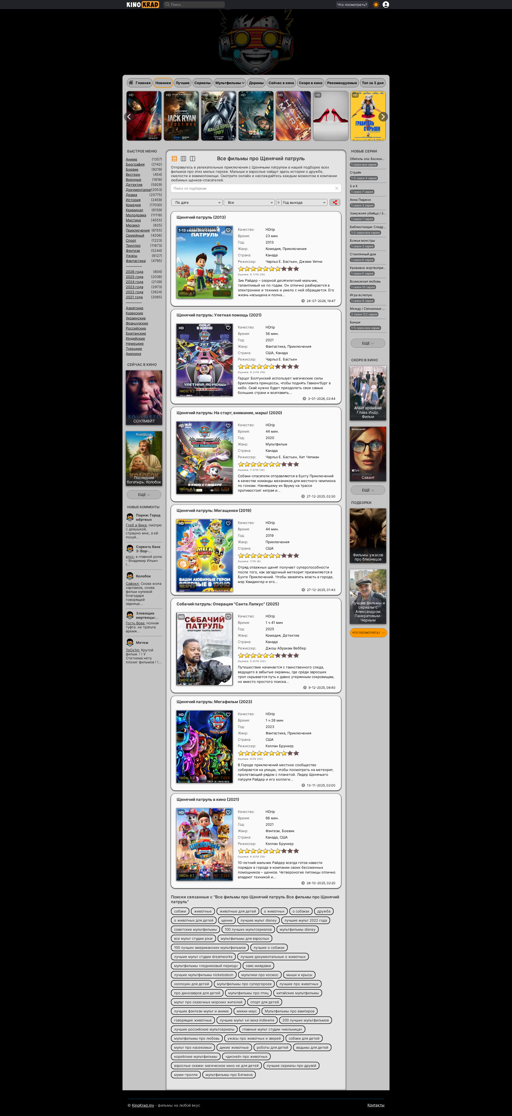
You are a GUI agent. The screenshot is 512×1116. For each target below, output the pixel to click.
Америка (133, 353)
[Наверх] (403, 1104)
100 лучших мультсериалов (248, 929)
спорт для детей (264, 1002)
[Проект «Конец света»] (293, 116)
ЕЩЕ (142, 494)
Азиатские (134, 308)
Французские (137, 323)
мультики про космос (259, 975)
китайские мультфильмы (298, 993)
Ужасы (131, 255)
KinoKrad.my (143, 1105)
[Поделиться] (335, 202)
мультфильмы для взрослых (245, 938)
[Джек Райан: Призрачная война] (181, 116)
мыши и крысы (299, 975)
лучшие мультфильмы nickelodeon (203, 975)
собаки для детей (304, 1038)
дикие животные (234, 1047)
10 (296, 268)
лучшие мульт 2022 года (306, 920)
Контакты (376, 1105)
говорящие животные (193, 1020)
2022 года (134, 292)
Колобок (143, 576)
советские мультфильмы (195, 929)
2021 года (134, 297)
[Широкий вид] (174, 158)
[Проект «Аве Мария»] (256, 116)
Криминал (134, 210)
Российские (136, 328)
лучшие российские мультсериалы (204, 1029)
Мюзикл (133, 225)
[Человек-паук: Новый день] (144, 116)
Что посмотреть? (352, 4)
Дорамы (256, 83)
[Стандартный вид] (192, 158)
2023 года (134, 287)
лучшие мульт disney (259, 920)
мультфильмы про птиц (248, 993)
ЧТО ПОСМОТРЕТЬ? (366, 633)
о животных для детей (193, 920)
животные (203, 911)
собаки (180, 911)
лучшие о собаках (269, 947)
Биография (135, 164)
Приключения (138, 230)
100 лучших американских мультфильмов (210, 947)
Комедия (133, 205)
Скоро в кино (310, 83)
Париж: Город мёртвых (148, 517)
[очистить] (337, 188)
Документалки (138, 189)
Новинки (163, 83)
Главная (143, 83)
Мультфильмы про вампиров (289, 1011)
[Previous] (129, 117)
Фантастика (136, 261)
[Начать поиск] (167, 4)
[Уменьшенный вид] (183, 158)
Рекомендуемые (342, 83)
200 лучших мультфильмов (305, 1020)
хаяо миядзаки (258, 966)
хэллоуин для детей (191, 984)
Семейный (135, 235)
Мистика (133, 220)
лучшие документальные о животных (273, 956)
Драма (131, 195)
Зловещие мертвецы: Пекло (145, 617)
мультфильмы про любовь (196, 1038)
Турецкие (134, 348)
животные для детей (238, 911)
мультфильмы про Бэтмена (229, 1074)
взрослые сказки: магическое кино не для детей (216, 1065)
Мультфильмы (228, 83)
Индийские (135, 338)
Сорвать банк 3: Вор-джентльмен (148, 551)
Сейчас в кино (281, 83)
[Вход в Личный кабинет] (385, 5)
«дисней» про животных (246, 1056)
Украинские (136, 318)
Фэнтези (133, 250)
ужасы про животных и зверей (254, 1038)
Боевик (132, 169)
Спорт (131, 240)
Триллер (133, 245)
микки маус (247, 1011)
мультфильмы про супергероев (244, 984)
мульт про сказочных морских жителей (208, 1002)
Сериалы (202, 83)
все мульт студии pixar (193, 938)
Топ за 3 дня (373, 83)
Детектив (134, 184)
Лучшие (183, 83)
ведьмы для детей (312, 1047)
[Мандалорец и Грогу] (218, 116)
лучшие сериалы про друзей (291, 1065)
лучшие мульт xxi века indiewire (247, 1020)
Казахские (134, 313)
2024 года (134, 282)
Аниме (131, 159)
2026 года (134, 271)
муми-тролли (186, 1074)
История (133, 200)
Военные (133, 179)
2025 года (134, 277)
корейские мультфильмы (195, 1056)
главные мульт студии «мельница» (272, 1029)
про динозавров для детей (197, 993)
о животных (274, 911)
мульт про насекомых (193, 1047)
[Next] (383, 117)
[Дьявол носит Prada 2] (330, 116)
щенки (227, 920)
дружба (323, 911)
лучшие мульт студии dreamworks (203, 956)
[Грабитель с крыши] (368, 116)
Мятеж (142, 642)
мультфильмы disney (297, 929)
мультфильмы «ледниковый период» (206, 966)
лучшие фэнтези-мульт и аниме (201, 1011)
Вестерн (133, 174)
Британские (136, 333)
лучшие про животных (298, 984)
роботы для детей (272, 1047)
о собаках (301, 911)
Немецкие (135, 343)
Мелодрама (136, 215)
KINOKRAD (143, 4)
